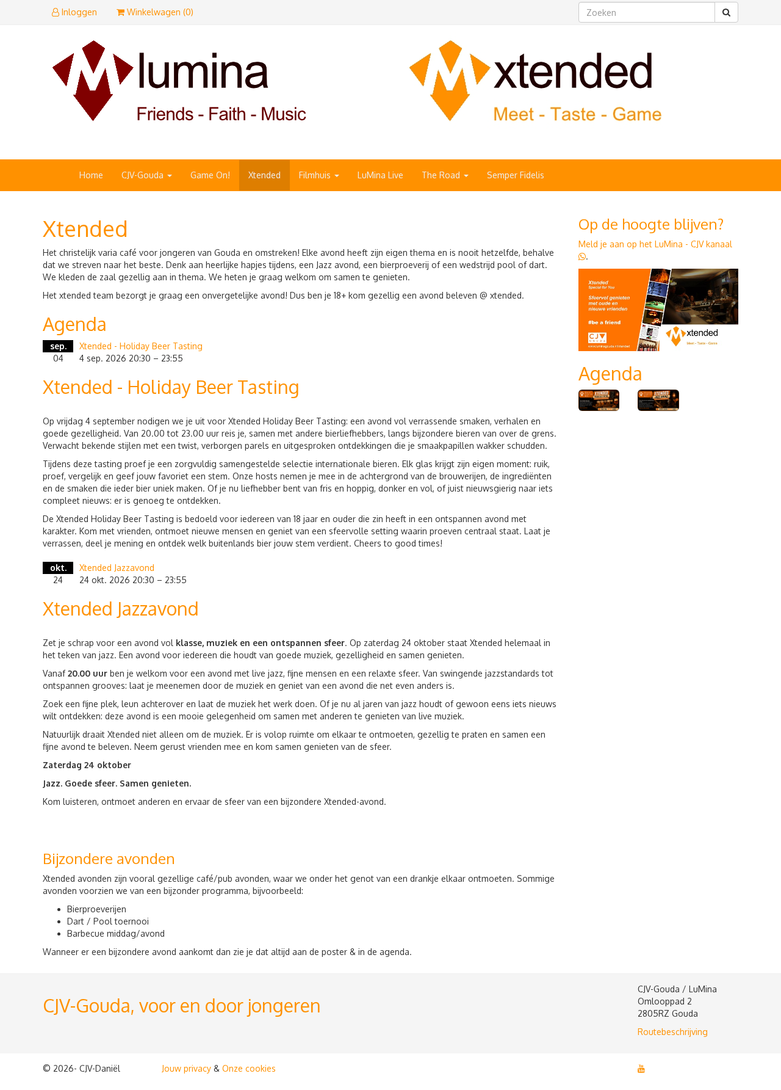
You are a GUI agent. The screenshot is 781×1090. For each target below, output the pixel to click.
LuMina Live (380, 175)
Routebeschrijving (673, 1031)
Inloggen (78, 12)
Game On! (210, 175)
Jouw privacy (186, 1068)
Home (91, 175)
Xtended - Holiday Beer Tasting (141, 346)
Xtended (264, 175)
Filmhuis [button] (316, 175)
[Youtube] (641, 1068)
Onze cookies (249, 1068)
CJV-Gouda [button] (143, 175)
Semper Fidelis (515, 175)
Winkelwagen (158, 12)
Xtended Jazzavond (116, 567)
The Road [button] (442, 175)
